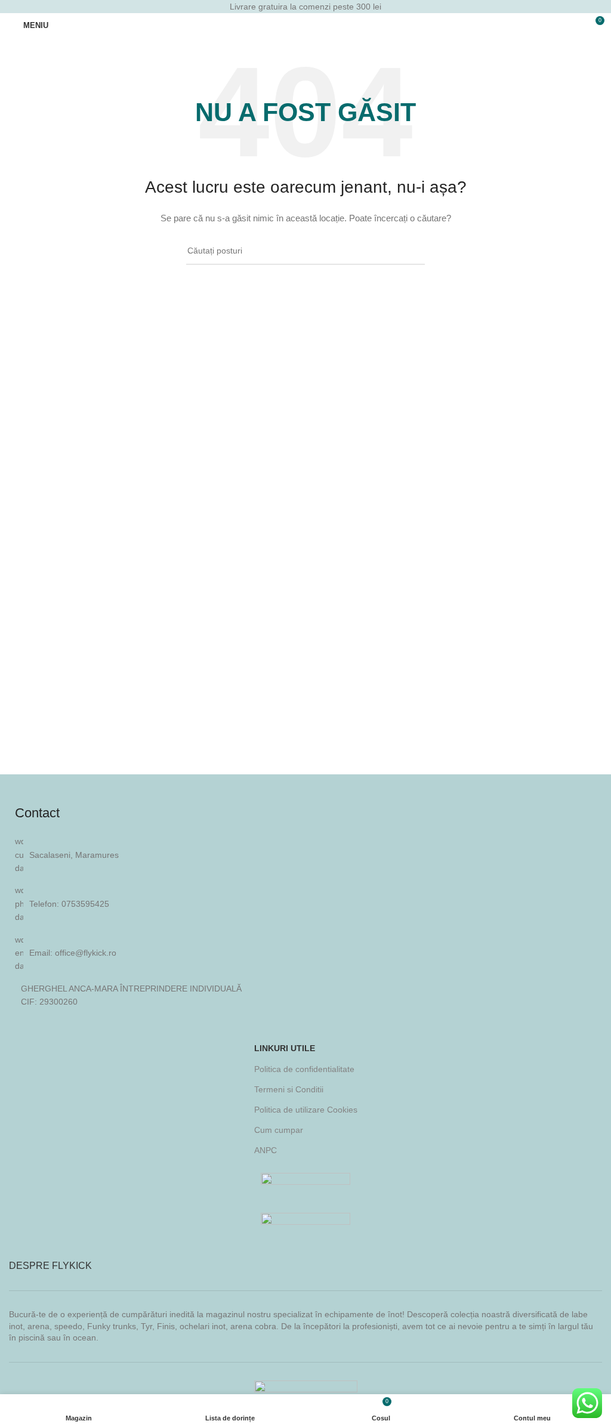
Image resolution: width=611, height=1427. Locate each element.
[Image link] (305, 1183)
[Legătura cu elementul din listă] (305, 903)
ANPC (265, 1150)
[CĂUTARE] (411, 251)
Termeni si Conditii (288, 1089)
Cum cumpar (278, 1130)
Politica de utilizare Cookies (305, 1109)
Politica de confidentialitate (304, 1069)
